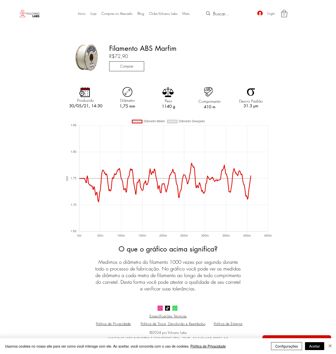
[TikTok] (167, 308)
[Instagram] (160, 308)
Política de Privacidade (208, 346)
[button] (284, 13)
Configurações (286, 346)
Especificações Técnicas (168, 316)
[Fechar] (330, 346)
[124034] (174, 308)
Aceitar (314, 346)
